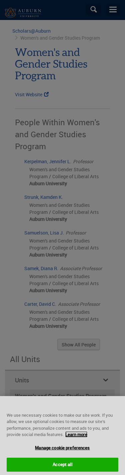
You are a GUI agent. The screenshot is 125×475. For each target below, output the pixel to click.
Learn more (76, 434)
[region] (62, 435)
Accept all (62, 464)
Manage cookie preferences (62, 448)
